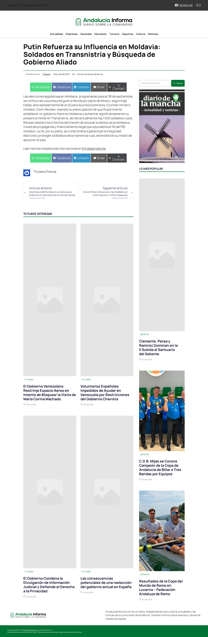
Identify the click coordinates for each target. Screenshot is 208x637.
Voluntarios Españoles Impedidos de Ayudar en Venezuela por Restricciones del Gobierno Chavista (105, 392)
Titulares (46, 74)
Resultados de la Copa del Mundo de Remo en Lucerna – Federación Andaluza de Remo (161, 587)
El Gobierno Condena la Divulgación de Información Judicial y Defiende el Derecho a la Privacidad (49, 584)
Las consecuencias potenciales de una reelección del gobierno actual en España (106, 582)
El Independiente (94, 148)
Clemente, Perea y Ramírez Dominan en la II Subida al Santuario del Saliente (158, 347)
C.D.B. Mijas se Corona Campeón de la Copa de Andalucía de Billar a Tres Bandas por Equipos (160, 467)
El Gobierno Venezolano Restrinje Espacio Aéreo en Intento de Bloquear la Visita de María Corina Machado (49, 392)
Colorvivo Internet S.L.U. (31, 630)
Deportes (144, 334)
